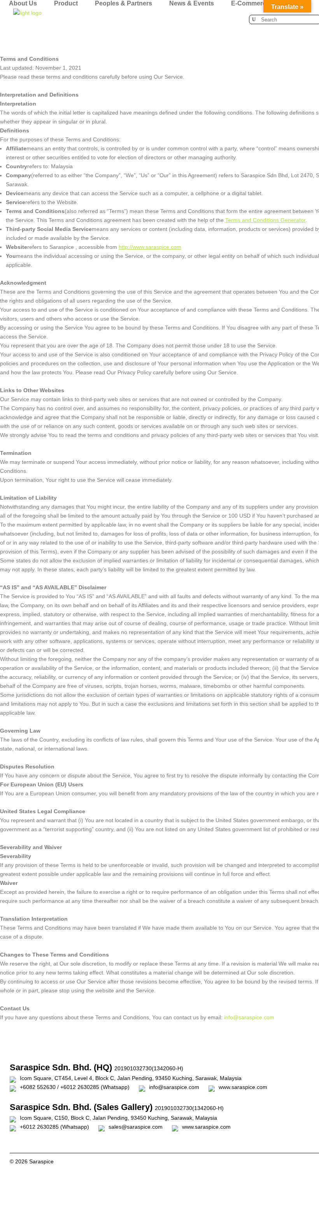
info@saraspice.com (249, 1017)
